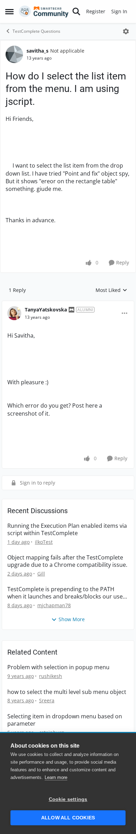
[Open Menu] (126, 31)
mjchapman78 (54, 605)
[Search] (76, 11)
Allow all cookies (68, 817)
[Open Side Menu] (9, 11)
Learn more (56, 777)
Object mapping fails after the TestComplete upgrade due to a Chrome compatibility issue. (67, 561)
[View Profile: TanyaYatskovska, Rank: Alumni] (14, 313)
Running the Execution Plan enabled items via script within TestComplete (67, 529)
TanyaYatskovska (46, 309)
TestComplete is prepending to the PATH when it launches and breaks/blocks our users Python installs (67, 593)
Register (95, 11)
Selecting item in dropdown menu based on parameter (64, 720)
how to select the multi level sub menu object (66, 692)
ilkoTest (44, 542)
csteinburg (51, 732)
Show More (72, 619)
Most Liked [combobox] (111, 290)
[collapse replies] (68, 304)
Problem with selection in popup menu (58, 667)
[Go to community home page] (44, 11)
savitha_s (37, 50)
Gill (41, 573)
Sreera (46, 700)
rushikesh (50, 676)
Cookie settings (68, 799)
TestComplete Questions (36, 31)
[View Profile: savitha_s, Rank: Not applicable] (14, 54)
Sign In (119, 11)
